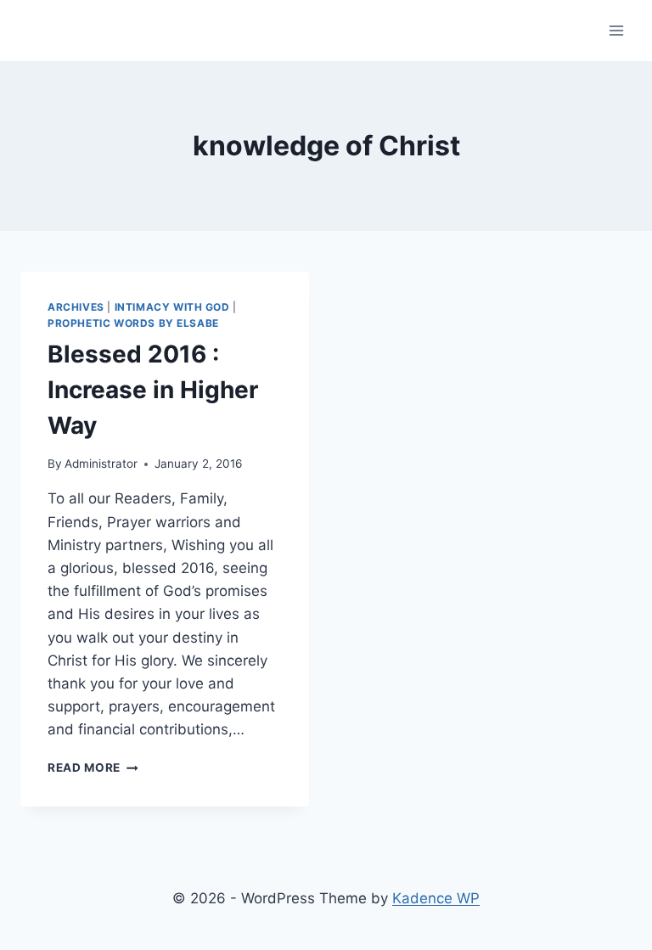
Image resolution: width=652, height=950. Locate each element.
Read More (93, 767)
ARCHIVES (76, 307)
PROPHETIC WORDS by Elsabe (133, 323)
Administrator (101, 463)
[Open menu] (616, 30)
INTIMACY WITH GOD (172, 307)
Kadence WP (436, 898)
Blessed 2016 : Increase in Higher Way (153, 390)
